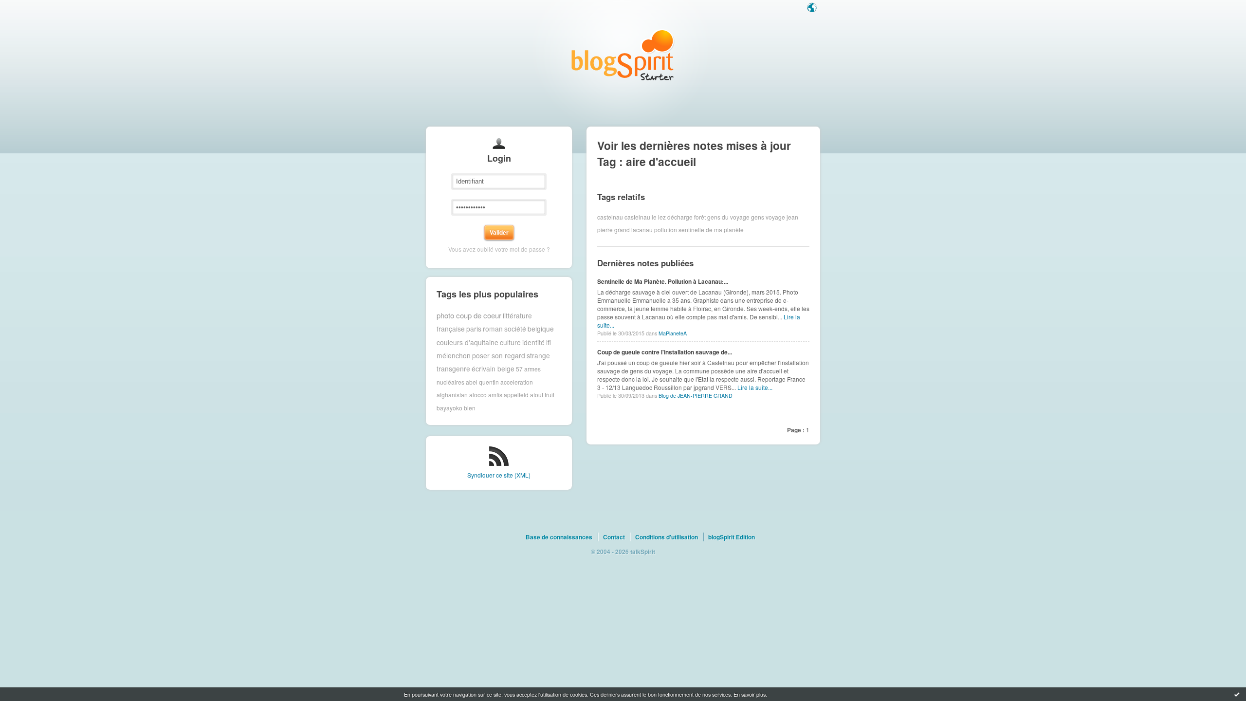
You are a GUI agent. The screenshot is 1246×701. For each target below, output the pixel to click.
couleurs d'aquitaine (467, 342)
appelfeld (516, 394)
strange (538, 355)
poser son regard (498, 355)
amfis (495, 394)
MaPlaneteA (673, 333)
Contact (614, 537)
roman (493, 328)
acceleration (516, 382)
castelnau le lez (645, 217)
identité (533, 342)
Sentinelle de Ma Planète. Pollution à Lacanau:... (662, 281)
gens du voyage (728, 217)
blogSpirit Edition (731, 537)
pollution (665, 229)
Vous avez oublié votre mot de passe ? (499, 249)
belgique (541, 328)
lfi (548, 342)
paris (473, 328)
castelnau (610, 217)
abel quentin (482, 382)
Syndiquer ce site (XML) (499, 475)
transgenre (453, 368)
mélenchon (454, 355)
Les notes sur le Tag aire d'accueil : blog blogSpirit (623, 54)
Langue (813, 8)
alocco (478, 394)
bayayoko (449, 408)
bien (470, 408)
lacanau (642, 229)
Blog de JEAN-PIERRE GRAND (696, 395)
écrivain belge (493, 368)
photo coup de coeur (469, 315)
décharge (680, 217)
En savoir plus (749, 694)
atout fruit (542, 394)
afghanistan (452, 394)
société (515, 328)
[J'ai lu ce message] (1237, 694)
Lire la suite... (754, 387)
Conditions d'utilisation (666, 537)
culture (510, 342)
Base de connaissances (559, 537)
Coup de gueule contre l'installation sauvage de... (664, 352)
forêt (700, 217)
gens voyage (768, 217)
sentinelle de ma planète (711, 229)
